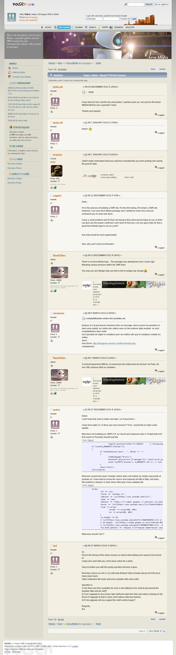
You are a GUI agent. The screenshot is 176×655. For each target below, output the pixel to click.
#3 (86, 195)
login (27, 17)
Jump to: (142, 631)
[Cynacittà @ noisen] (55, 291)
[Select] (91, 440)
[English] (32, 5)
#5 (86, 313)
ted (19, 121)
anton (56, 409)
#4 (86, 255)
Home (15, 68)
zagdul (57, 195)
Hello (25, 121)
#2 (86, 154)
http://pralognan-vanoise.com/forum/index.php (114, 343)
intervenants (26, 140)
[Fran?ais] (29, 5)
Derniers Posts (14, 168)
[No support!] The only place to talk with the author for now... (24, 107)
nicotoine (58, 313)
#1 (86, 122)
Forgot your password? (28, 20)
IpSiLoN (58, 86)
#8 (86, 545)
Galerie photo (18, 72)
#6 (86, 358)
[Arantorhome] (55, 188)
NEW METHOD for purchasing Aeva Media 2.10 (23, 90)
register (34, 17)
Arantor (57, 154)
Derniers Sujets (15, 164)
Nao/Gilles (22, 88)
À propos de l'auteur (21, 77)
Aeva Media (159, 57)
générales (34, 137)
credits (75, 646)
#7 (86, 409)
